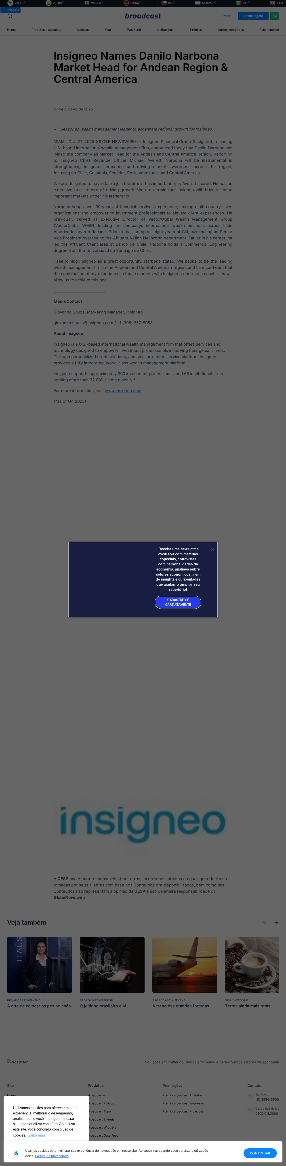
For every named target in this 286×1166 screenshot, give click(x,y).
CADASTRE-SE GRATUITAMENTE (178, 602)
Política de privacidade (52, 1156)
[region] (143, 1151)
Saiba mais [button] (37, 1135)
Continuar (260, 1153)
